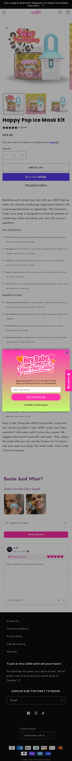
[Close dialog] (67, 352)
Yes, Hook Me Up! (36, 397)
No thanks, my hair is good (36, 405)
